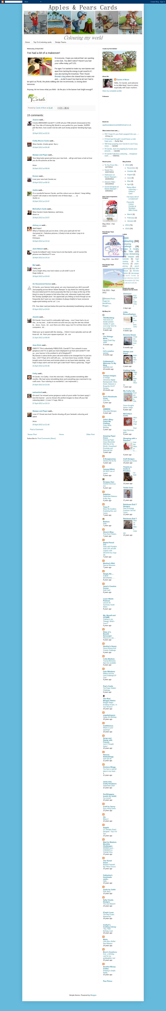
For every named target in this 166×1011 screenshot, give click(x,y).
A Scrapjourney (109, 459)
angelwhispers (109, 715)
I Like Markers (109, 659)
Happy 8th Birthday (110, 717)
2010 (127, 228)
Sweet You (109, 170)
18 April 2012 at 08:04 (41, 168)
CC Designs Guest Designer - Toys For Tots (110, 832)
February (131, 218)
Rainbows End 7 (130, 519)
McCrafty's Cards (40, 209)
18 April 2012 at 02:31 (41, 133)
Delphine (106, 494)
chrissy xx (37, 225)
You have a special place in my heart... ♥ (110, 771)
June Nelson (38, 249)
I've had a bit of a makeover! (133, 198)
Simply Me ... (108, 574)
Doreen (36, 176)
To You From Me (111, 165)
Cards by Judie (109, 889)
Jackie (35, 190)
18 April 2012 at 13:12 (41, 241)
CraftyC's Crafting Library (109, 926)
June (129, 178)
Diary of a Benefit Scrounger (107, 634)
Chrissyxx (127, 294)
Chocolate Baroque (109, 411)
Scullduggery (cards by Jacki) (109, 795)
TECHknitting (108, 318)
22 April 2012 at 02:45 (41, 366)
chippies (131, 257)
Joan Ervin (37, 345)
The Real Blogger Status (109, 699)
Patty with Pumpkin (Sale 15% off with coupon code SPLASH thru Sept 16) (110, 551)
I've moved (107, 798)
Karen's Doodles (131, 275)
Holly (105, 524)
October (130, 171)
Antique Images (109, 376)
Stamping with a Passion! (130, 439)
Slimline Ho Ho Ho (109, 461)
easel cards (131, 282)
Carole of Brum (123, 80)
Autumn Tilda (110, 182)
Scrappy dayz (108, 482)
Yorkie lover (128, 488)
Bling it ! (106, 819)
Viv (104, 817)
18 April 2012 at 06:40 (41, 147)
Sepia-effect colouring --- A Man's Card (132, 190)
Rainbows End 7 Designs (130, 505)
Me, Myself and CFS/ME (109, 616)
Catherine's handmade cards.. (107, 877)
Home (27, 42)
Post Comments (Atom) (47, 438)
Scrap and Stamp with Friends (107, 740)
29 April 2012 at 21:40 (41, 425)
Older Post (90, 434)
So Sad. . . (135, 475)
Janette (36, 317)
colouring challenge (127, 245)
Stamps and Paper (40, 155)
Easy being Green (109, 808)
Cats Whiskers (109, 671)
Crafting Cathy (129, 370)
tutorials (126, 259)
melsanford (37, 392)
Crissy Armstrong (131, 254)
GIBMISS (106, 409)
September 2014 (109, 786)
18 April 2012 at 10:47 (41, 201)
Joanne (36, 120)
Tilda (131, 251)
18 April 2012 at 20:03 (41, 276)
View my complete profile (112, 91)
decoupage (135, 273)
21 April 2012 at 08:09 (41, 338)
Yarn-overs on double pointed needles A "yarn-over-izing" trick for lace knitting (109, 324)
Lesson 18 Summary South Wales (108, 605)
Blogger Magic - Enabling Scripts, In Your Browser (110, 705)
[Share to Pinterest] (68, 108)
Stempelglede (129, 280)
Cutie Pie (106, 400)
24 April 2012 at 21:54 (41, 385)
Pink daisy (106, 891)
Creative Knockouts (135, 341)
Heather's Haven (110, 646)
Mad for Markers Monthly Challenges (109, 844)
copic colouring (128, 239)
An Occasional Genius (42, 284)
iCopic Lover (108, 912)
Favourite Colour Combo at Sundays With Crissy (132, 206)
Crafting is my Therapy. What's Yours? (108, 621)
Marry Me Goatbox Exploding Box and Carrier (109, 511)
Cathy (35, 373)
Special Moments (109, 565)
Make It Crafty (131, 249)
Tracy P (106, 507)
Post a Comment (36, 429)
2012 (127, 165)
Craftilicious (108, 726)
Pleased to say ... (109, 638)
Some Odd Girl (134, 278)
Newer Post (32, 434)
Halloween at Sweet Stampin (110, 176)
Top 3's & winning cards (42, 42)
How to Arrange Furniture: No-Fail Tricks (129, 510)
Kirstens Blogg (109, 767)
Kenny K (125, 278)
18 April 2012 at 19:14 (41, 258)
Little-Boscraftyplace (129, 313)
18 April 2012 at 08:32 (41, 182)
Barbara (106, 522)
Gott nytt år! (107, 759)
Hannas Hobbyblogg (108, 756)
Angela (106, 827)
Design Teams (60, 42)
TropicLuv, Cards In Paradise (127, 469)
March (130, 214)
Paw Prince (107, 981)
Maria (105, 939)
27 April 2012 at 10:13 (41, 403)
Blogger (93, 995)
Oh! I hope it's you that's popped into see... (121, 134)
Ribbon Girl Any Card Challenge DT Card (109, 676)
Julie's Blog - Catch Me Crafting (108, 421)
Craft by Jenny (109, 806)
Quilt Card (106, 590)
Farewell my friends (130, 461)
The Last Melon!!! (109, 904)
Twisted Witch (109, 469)
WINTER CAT (108, 367)
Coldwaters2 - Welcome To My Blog (109, 363)
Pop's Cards (108, 686)
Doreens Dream (129, 335)
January (130, 221)
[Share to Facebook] (65, 108)
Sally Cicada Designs (108, 901)
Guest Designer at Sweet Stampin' (112, 188)
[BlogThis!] (61, 108)
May (129, 181)
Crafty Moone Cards (41, 141)
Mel (34, 265)
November (131, 168)
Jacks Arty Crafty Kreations (110, 783)
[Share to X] (63, 108)
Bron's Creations (110, 952)
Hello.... (106, 881)
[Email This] (58, 108)
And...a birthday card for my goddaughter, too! (109, 956)
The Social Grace (107, 862)
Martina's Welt (109, 563)
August (130, 175)
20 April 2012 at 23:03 (41, 309)
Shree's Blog (108, 532)
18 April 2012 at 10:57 (41, 218)
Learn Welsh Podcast (108, 600)
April (129, 184)
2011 (127, 225)
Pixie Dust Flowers (109, 534)
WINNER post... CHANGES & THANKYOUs (108, 850)
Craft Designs (129, 459)
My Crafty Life (129, 391)
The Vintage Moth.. (108, 337)
